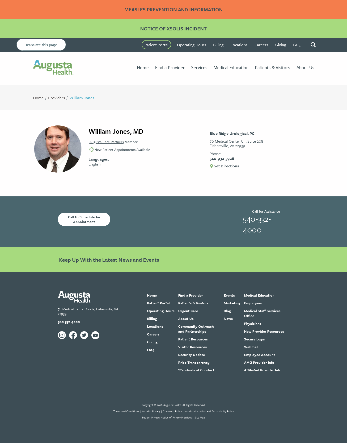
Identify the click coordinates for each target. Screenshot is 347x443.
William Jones (81, 98)
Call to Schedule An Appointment (84, 219)
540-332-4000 (257, 224)
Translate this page (41, 45)
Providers (56, 98)
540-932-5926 (222, 158)
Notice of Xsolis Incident (173, 28)
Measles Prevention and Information (173, 9)
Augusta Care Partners (106, 141)
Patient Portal (156, 45)
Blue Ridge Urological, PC (232, 133)
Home (38, 98)
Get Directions (226, 166)
